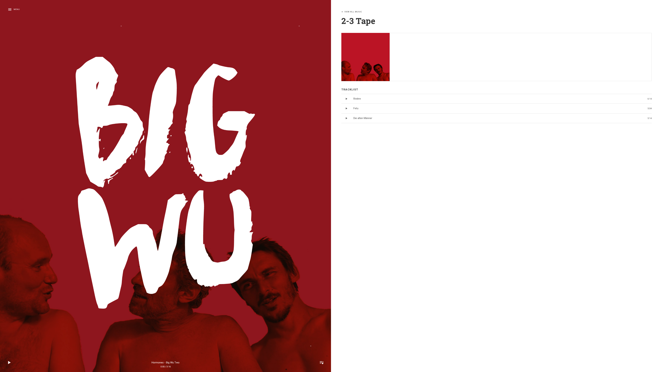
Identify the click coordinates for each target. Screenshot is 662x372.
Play (9, 362)
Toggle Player (321, 362)
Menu (17, 9)
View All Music (353, 12)
